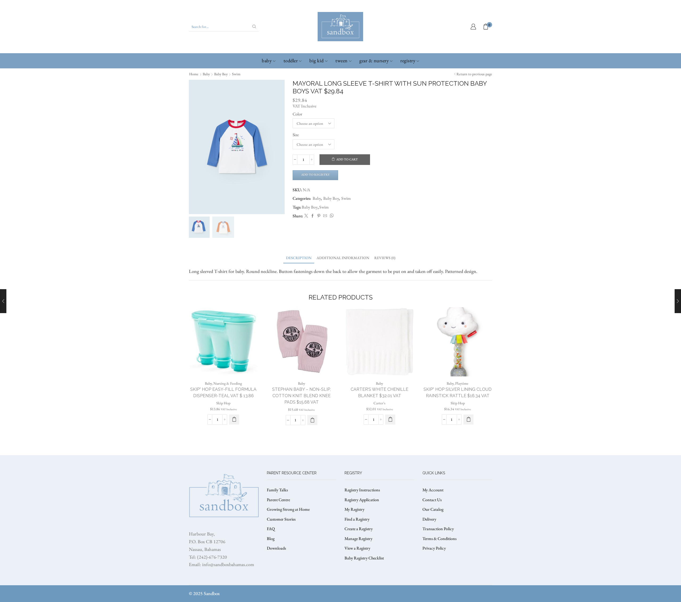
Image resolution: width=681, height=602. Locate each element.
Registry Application (361, 500)
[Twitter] (306, 216)
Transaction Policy (438, 529)
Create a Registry (358, 529)
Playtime (461, 383)
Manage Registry (358, 538)
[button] (234, 419)
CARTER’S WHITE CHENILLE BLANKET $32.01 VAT (379, 392)
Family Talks (277, 490)
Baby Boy (221, 74)
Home (193, 74)
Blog (271, 538)
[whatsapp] (331, 216)
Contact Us (432, 500)
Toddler (291, 60)
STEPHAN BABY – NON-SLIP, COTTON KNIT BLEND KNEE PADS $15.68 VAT (301, 396)
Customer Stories (281, 519)
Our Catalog (432, 509)
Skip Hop (223, 403)
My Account (432, 490)
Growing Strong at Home (288, 509)
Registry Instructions (362, 490)
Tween (341, 60)
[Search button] (254, 26)
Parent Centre (278, 500)
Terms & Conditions (439, 538)
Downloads (276, 548)
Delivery (429, 519)
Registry (407, 60)
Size (296, 135)
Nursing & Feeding (227, 383)
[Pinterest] (319, 216)
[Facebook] (312, 216)
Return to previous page (474, 74)
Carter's (379, 403)
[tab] (298, 258)
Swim (236, 74)
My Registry (354, 509)
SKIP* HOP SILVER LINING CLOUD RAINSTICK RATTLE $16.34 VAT (457, 392)
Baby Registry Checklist (364, 558)
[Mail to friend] (325, 216)
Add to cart (347, 159)
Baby (267, 60)
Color (297, 114)
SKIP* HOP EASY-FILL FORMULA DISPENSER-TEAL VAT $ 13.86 (223, 392)
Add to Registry (315, 174)
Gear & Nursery (374, 60)
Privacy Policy (434, 548)
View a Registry (357, 548)
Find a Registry (356, 519)
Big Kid (316, 60)
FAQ (271, 529)
